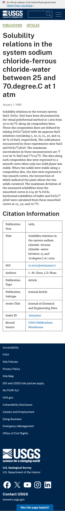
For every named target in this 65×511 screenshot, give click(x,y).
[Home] (13, 17)
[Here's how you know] (32, 4)
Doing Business (12, 419)
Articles (33, 25)
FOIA (6, 354)
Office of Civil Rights (15, 433)
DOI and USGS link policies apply (23, 383)
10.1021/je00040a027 (42, 265)
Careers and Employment (18, 412)
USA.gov (8, 397)
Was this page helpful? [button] (34, 507)
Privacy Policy (11, 369)
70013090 (34, 315)
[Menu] (58, 14)
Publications (12, 25)
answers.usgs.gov (14, 499)
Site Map (8, 376)
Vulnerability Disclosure (17, 404)
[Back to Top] (53, 498)
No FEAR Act (11, 390)
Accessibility (11, 347)
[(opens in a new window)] (7, 484)
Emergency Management (18, 426)
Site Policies (10, 361)
